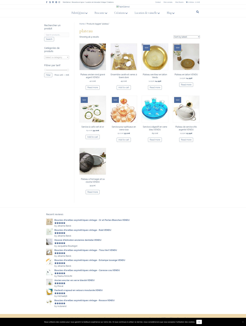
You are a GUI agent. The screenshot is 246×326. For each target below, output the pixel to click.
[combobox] (56, 57)
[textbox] (56, 57)
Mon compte (168, 2)
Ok (199, 322)
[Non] (243, 322)
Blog (169, 12)
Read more (92, 87)
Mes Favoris (179, 2)
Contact (158, 2)
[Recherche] (197, 12)
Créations (119, 12)
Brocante (99, 12)
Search (49, 39)
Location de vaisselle (146, 12)
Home (82, 24)
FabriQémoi (78, 12)
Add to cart (123, 87)
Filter (48, 75)
